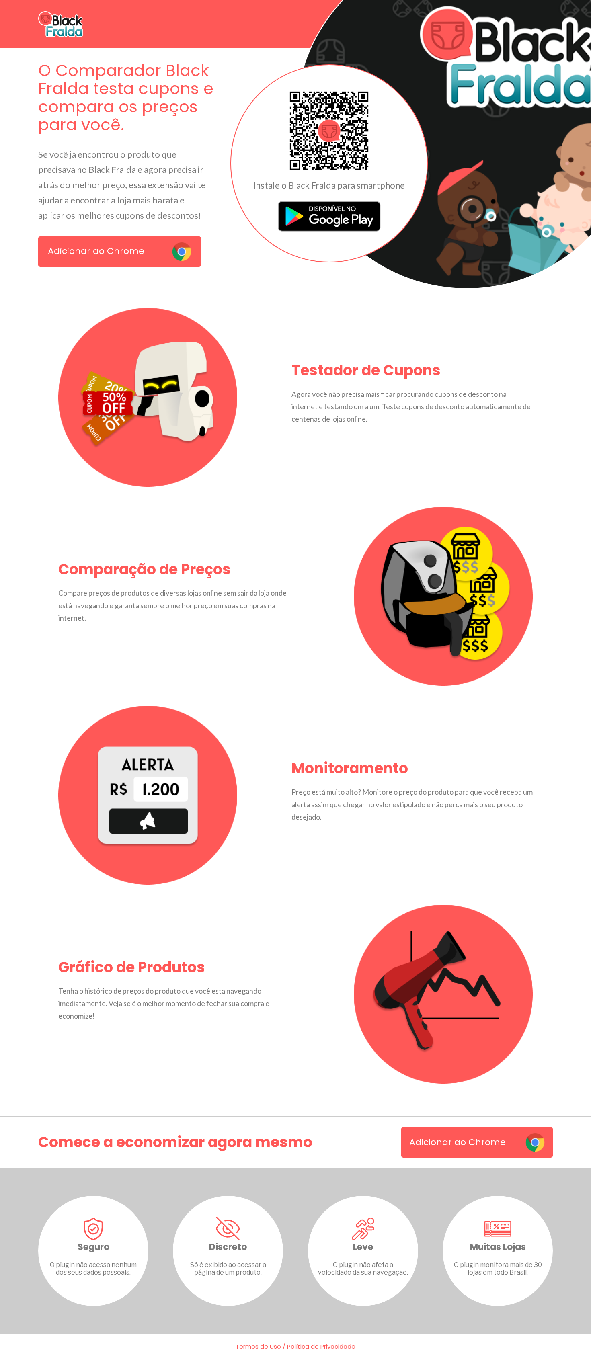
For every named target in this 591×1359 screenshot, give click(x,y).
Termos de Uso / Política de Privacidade (295, 1346)
